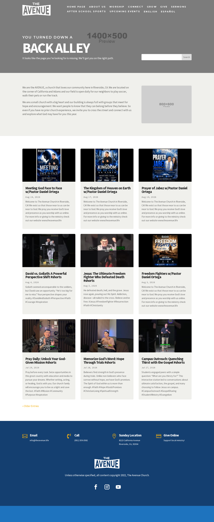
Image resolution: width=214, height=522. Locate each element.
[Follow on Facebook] (96, 487)
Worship (116, 7)
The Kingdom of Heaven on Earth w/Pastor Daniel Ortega (107, 190)
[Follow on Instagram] (107, 487)
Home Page (76, 7)
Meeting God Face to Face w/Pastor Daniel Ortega (43, 190)
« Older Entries (30, 406)
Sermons (178, 7)
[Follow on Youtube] (118, 487)
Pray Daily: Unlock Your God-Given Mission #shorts (45, 361)
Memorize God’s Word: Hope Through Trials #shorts (104, 361)
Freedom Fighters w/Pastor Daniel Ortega (161, 275)
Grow (152, 7)
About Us (97, 7)
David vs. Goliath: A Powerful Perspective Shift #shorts (45, 275)
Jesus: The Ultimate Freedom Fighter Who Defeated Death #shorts (104, 277)
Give (164, 7)
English (150, 11)
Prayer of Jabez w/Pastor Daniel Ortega (164, 190)
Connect (136, 7)
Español (168, 11)
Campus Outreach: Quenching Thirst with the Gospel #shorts (163, 361)
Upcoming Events (125, 11)
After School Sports (86, 11)
